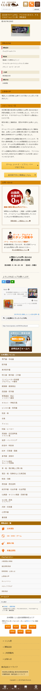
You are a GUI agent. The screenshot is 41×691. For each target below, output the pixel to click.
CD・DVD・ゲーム (14, 536)
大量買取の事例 (7, 561)
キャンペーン (6, 581)
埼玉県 (16, 626)
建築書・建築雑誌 (9, 386)
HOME (6, 606)
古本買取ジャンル (8, 355)
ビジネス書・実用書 (9, 408)
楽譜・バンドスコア (9, 440)
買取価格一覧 (5, 688)
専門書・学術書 (8, 359)
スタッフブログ (7, 586)
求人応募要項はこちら (19, 250)
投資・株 (5, 413)
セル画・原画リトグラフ (7, 501)
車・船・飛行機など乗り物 (12, 468)
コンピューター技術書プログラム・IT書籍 (10, 381)
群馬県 (12, 631)
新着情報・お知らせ (8, 571)
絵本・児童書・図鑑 (9, 451)
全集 (3, 418)
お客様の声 (5, 576)
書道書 (4, 517)
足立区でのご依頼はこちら (19, 175)
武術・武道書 (7, 507)
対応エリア (29, 621)
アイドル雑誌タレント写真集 (8, 462)
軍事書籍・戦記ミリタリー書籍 (8, 397)
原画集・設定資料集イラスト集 (9, 435)
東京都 (8, 626)
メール (25, 688)
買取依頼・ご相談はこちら (19, 221)
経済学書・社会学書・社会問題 (14, 489)
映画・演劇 (6, 479)
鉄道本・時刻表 (8, 445)
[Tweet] (4, 281)
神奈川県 (32, 626)
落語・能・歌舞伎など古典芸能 (14, 473)
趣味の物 (10, 543)
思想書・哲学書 (8, 391)
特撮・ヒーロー (8, 429)
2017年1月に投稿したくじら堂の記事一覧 (26, 314)
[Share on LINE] (12, 281)
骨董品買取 (11, 550)
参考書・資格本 (8, 456)
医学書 (4, 364)
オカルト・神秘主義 (9, 403)
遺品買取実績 (6, 566)
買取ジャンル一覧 (15, 688)
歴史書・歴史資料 (9, 484)
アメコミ (5, 424)
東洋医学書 (6, 370)
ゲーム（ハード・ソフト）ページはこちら (19, 165)
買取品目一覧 (6, 523)
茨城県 (29, 631)
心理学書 (5, 512)
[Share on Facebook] (8, 281)
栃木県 (20, 631)
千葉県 (24, 626)
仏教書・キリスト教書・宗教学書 (15, 495)
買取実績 (12, 606)
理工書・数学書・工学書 (11, 375)
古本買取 (10, 529)
